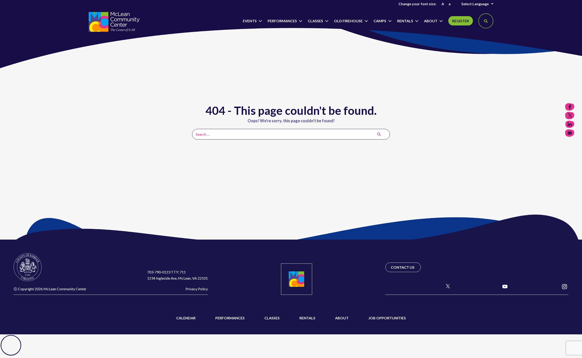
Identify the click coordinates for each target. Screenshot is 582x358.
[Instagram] (564, 286)
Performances (283, 21)
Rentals (405, 21)
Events (250, 21)
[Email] (569, 133)
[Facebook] (388, 286)
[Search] (379, 134)
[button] (485, 20)
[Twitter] (569, 115)
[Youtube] (504, 286)
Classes (316, 21)
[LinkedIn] (569, 124)
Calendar (186, 318)
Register (460, 21)
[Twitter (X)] (446, 286)
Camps (380, 21)
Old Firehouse (348, 21)
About (431, 21)
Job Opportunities (387, 318)
